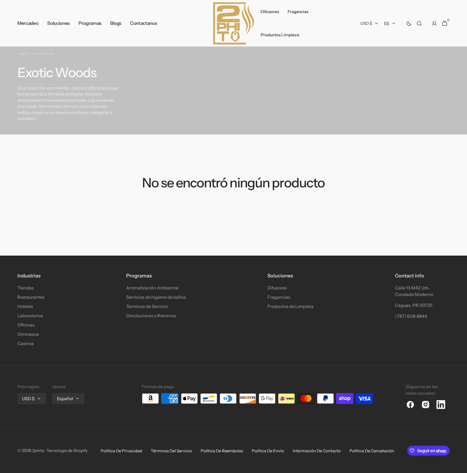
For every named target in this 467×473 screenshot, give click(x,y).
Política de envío (268, 450)
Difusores (277, 288)
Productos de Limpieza (290, 306)
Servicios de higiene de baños (156, 297)
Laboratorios (30, 315)
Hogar (22, 53)
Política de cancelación (372, 450)
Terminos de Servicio (147, 306)
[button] (419, 23)
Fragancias (278, 297)
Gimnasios (28, 334)
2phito (38, 450)
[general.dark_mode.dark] (409, 23)
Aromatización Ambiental (152, 288)
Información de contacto (317, 450)
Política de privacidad (121, 450)
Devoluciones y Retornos (151, 315)
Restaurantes (31, 297)
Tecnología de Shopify (67, 450)
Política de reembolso (222, 450)
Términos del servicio (171, 450)
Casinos (25, 343)
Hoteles (25, 306)
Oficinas (26, 325)
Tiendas (25, 288)
